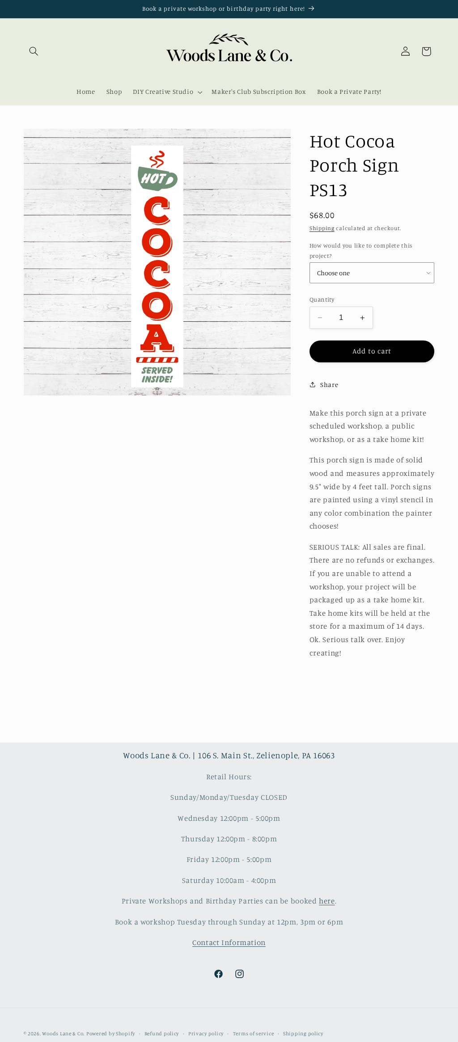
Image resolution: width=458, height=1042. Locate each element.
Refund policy (161, 1033)
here (327, 900)
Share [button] (329, 384)
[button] (34, 51)
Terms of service (253, 1033)
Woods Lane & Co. (63, 1033)
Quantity (322, 299)
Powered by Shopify (110, 1033)
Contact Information (229, 942)
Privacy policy (206, 1033)
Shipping (322, 228)
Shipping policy (303, 1033)
